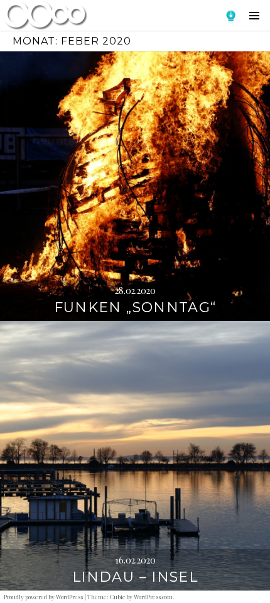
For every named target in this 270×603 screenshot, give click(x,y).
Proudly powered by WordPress (43, 596)
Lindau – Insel (135, 577)
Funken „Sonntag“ (135, 307)
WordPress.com (153, 596)
